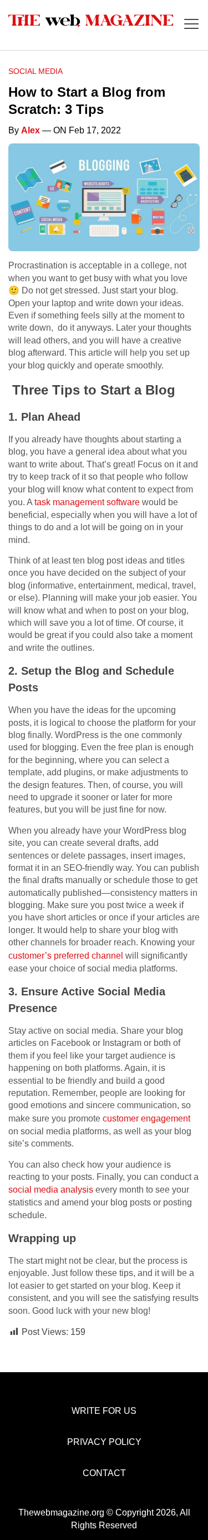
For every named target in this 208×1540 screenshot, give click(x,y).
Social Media (35, 71)
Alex (30, 130)
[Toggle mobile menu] (191, 25)
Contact (104, 1473)
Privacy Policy (104, 1442)
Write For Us (104, 1411)
